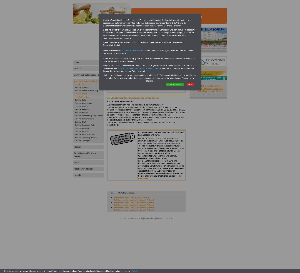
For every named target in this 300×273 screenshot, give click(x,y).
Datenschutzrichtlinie (131, 50)
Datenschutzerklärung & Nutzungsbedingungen (138, 68)
